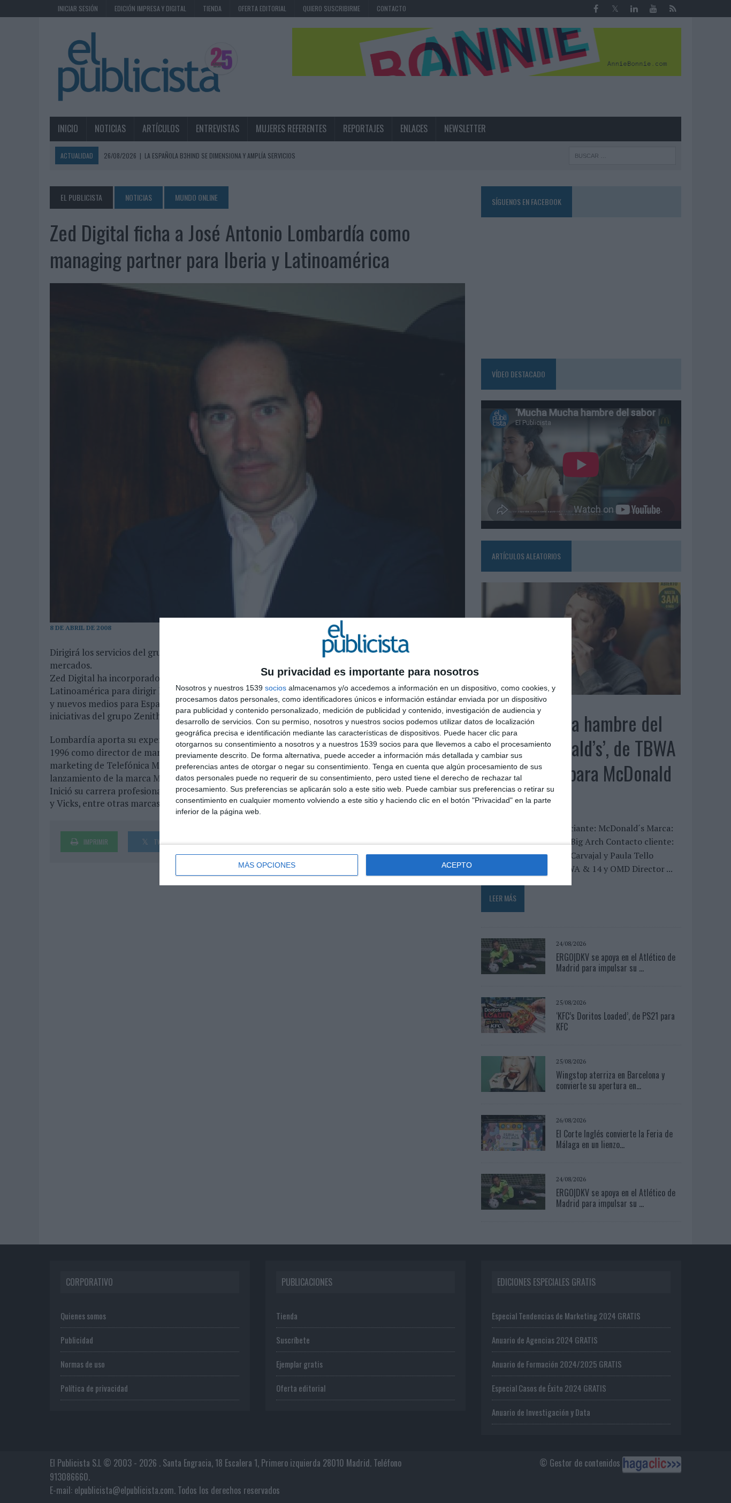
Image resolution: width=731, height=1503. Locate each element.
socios (275, 688)
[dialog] (365, 751)
